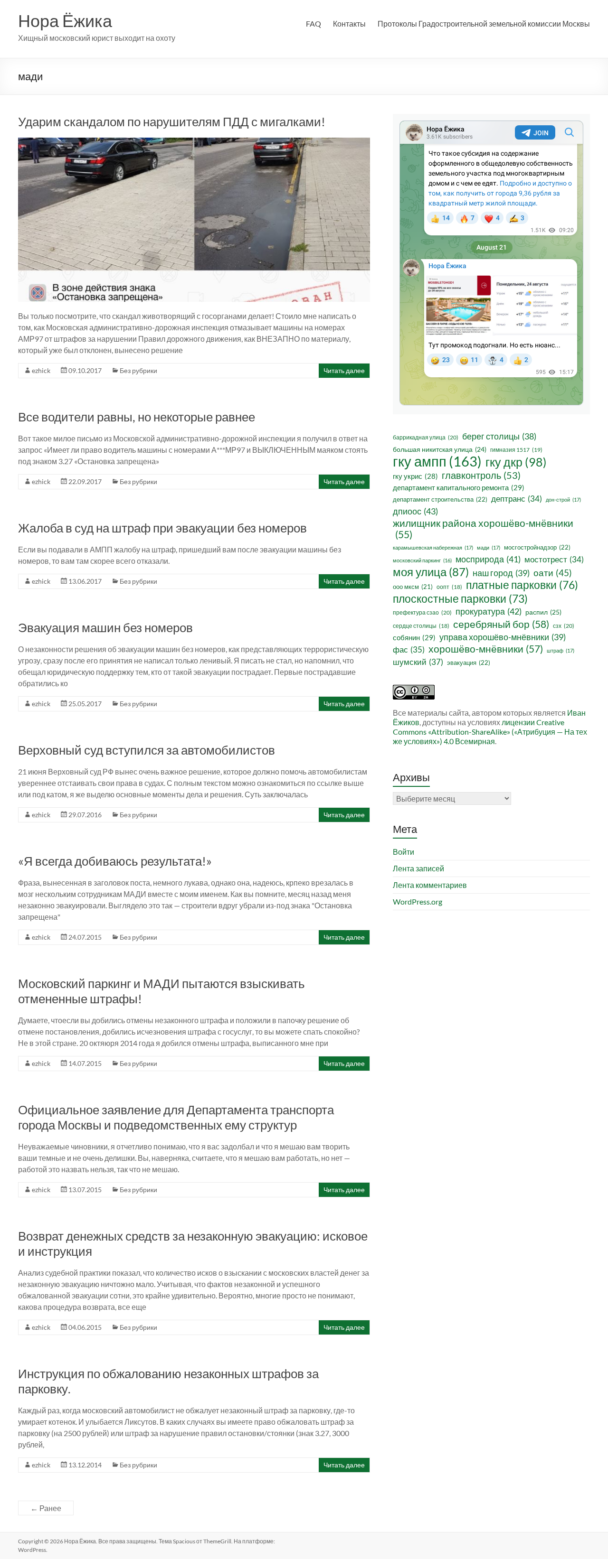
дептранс (516, 499)
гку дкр (516, 461)
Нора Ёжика (65, 20)
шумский (418, 662)
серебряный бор (501, 624)
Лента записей (418, 868)
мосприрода (488, 559)
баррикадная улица (425, 437)
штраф (560, 650)
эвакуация (468, 662)
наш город (501, 573)
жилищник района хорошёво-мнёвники (483, 528)
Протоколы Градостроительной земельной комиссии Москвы (484, 23)
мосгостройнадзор (537, 547)
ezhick (41, 370)
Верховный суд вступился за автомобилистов (146, 749)
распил (543, 612)
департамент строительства (440, 499)
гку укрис (415, 476)
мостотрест (554, 559)
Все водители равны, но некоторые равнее (136, 416)
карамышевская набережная (433, 547)
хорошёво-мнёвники (485, 648)
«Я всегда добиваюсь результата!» (115, 860)
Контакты (349, 23)
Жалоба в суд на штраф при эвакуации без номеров (162, 527)
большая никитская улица (439, 449)
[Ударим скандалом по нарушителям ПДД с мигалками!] (194, 142)
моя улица (431, 572)
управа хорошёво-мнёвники (502, 637)
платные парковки (522, 584)
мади (488, 547)
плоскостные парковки (460, 598)
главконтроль (481, 475)
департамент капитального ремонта (458, 487)
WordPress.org (417, 901)
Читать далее (344, 370)
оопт (449, 587)
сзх (563, 625)
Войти (403, 851)
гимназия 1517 (516, 449)
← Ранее (45, 1507)
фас (409, 649)
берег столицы (499, 436)
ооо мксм (413, 586)
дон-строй (563, 499)
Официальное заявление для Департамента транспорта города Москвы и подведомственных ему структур (176, 1117)
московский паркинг (422, 560)
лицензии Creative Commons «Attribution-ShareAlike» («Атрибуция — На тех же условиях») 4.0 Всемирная (490, 732)
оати (552, 572)
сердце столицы (421, 626)
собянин (414, 637)
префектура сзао (422, 612)
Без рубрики (138, 370)
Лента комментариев (430, 884)
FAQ (313, 23)
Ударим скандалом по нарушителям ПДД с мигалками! (171, 121)
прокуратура (489, 611)
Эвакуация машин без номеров (105, 627)
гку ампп (437, 461)
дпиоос (415, 511)
